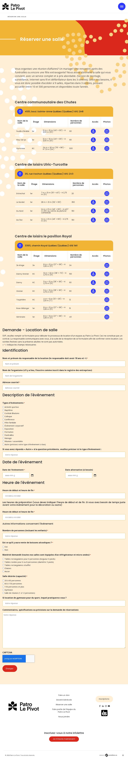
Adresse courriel (11, 382)
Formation (9, 432)
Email (109, 706)
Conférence (9, 419)
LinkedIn (103, 706)
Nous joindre (64, 716)
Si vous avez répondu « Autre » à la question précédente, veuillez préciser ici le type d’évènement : (52, 449)
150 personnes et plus (14, 586)
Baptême (9, 410)
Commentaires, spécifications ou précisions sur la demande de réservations (40, 609)
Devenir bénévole (64, 700)
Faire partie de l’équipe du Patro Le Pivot (64, 710)
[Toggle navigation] (122, 6)
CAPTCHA (7, 652)
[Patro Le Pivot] (13, 6)
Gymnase (9, 590)
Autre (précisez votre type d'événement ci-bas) (25, 444)
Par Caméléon (108, 755)
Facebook (100, 706)
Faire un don (64, 695)
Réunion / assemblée (14, 441)
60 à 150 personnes (13, 583)
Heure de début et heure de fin (18, 490)
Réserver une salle (64, 704)
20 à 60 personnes (13, 580)
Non (6, 550)
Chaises (8, 568)
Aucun (7, 571)
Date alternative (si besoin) (79, 469)
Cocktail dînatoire (12, 413)
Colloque (8, 416)
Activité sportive (12, 407)
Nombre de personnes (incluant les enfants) (25, 530)
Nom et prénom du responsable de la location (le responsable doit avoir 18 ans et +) (45, 358)
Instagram (106, 706)
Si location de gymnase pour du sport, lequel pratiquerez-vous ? (34, 597)
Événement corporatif (14, 425)
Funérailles (9, 435)
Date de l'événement (13, 469)
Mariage (8, 438)
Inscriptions (104, 699)
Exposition (9, 429)
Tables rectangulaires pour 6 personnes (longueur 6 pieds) (30, 559)
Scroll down (123, 755)
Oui (6, 546)
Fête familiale (10, 422)
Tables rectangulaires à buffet (17, 565)
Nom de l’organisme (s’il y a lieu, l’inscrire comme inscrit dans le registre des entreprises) (47, 370)
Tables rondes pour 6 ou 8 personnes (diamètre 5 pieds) (29, 562)
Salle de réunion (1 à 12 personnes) (20, 593)
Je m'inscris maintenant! (64, 739)
